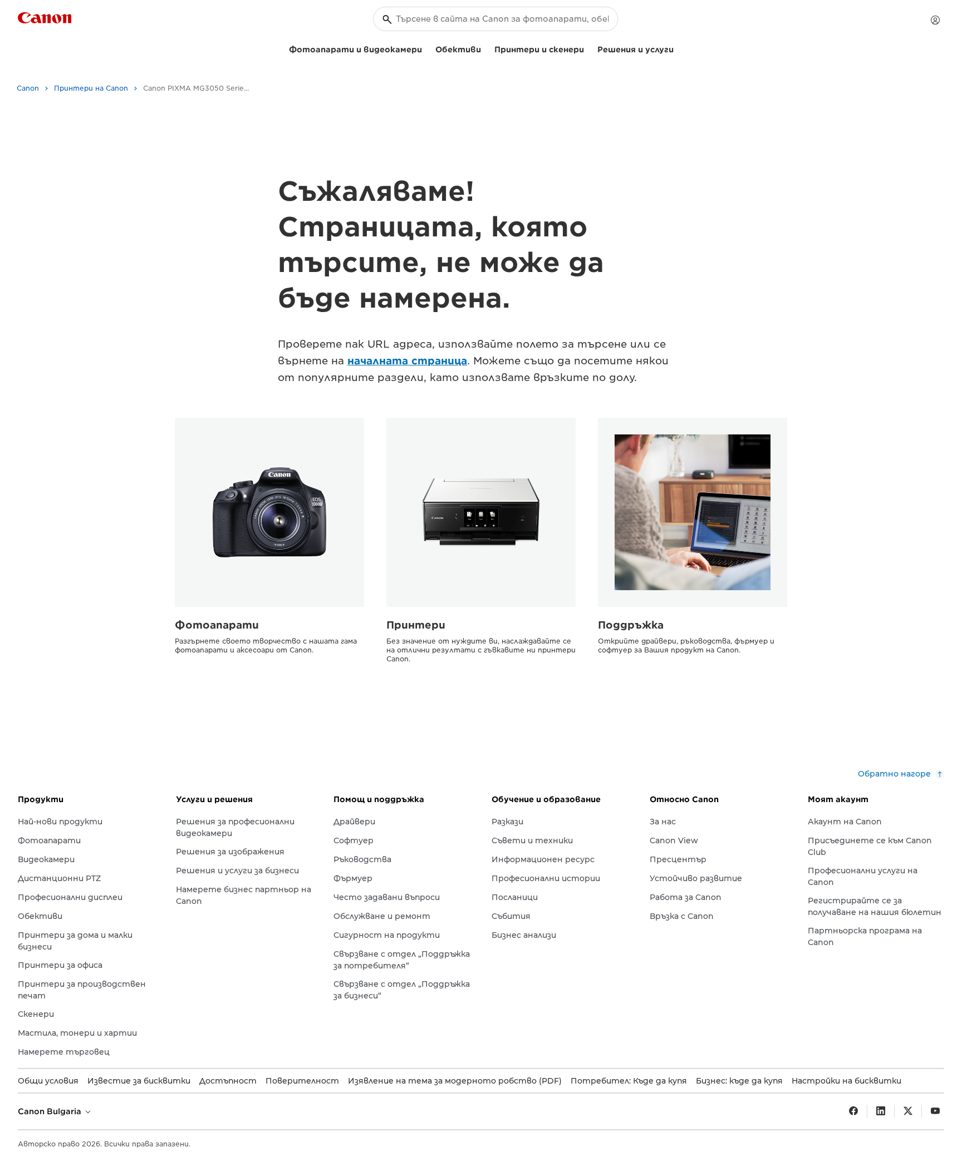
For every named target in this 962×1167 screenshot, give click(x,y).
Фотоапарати (217, 625)
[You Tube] (935, 1111)
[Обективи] (485, 48)
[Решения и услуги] (678, 48)
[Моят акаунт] (935, 20)
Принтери (415, 625)
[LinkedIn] (880, 1111)
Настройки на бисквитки (846, 1081)
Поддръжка (631, 625)
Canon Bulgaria (51, 1111)
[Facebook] (853, 1111)
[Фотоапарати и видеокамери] (426, 48)
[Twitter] (908, 1111)
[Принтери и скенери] (588, 48)
